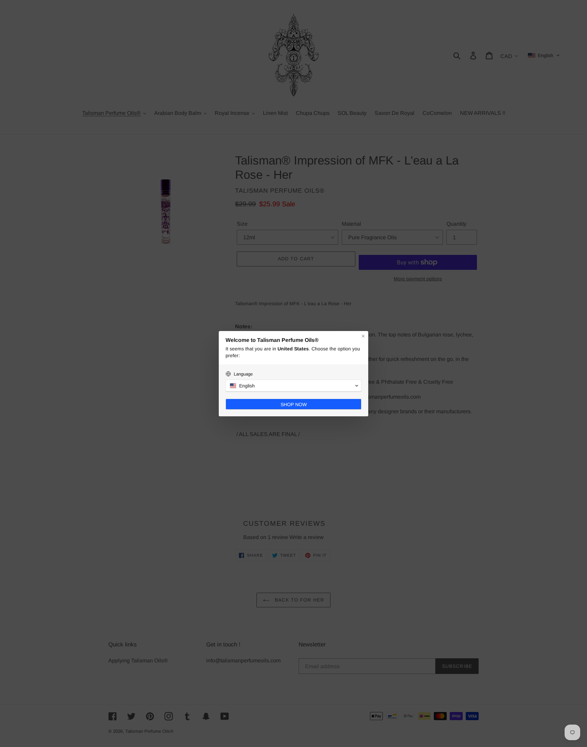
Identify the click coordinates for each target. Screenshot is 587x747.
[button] (293, 386)
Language (243, 374)
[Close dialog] (363, 336)
